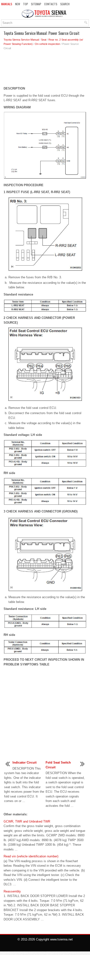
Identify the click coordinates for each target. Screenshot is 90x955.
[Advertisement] (45, 69)
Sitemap (36, 4)
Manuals (6, 4)
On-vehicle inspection (47, 43)
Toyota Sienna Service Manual (21, 39)
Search (65, 4)
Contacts (50, 4)
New (17, 4)
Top (25, 4)
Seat (43, 39)
